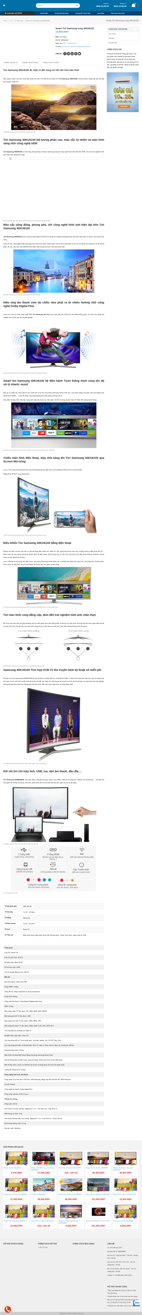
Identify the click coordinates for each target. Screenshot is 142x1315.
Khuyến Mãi (113, 43)
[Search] (77, 5)
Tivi (65, 43)
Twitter (68, 53)
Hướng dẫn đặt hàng (61, 13)
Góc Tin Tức (43, 1247)
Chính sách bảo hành (118, 13)
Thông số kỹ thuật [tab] (50, 62)
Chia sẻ (58, 54)
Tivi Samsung (71, 43)
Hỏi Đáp (111, 38)
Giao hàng (100, 13)
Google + (75, 53)
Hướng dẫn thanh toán (82, 13)
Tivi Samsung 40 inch (83, 46)
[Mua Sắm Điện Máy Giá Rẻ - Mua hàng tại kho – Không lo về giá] (13, 5)
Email (79, 53)
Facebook (65, 53)
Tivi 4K (72, 46)
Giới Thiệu (112, 34)
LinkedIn (72, 53)
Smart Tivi (65, 46)
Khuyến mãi (44, 13)
